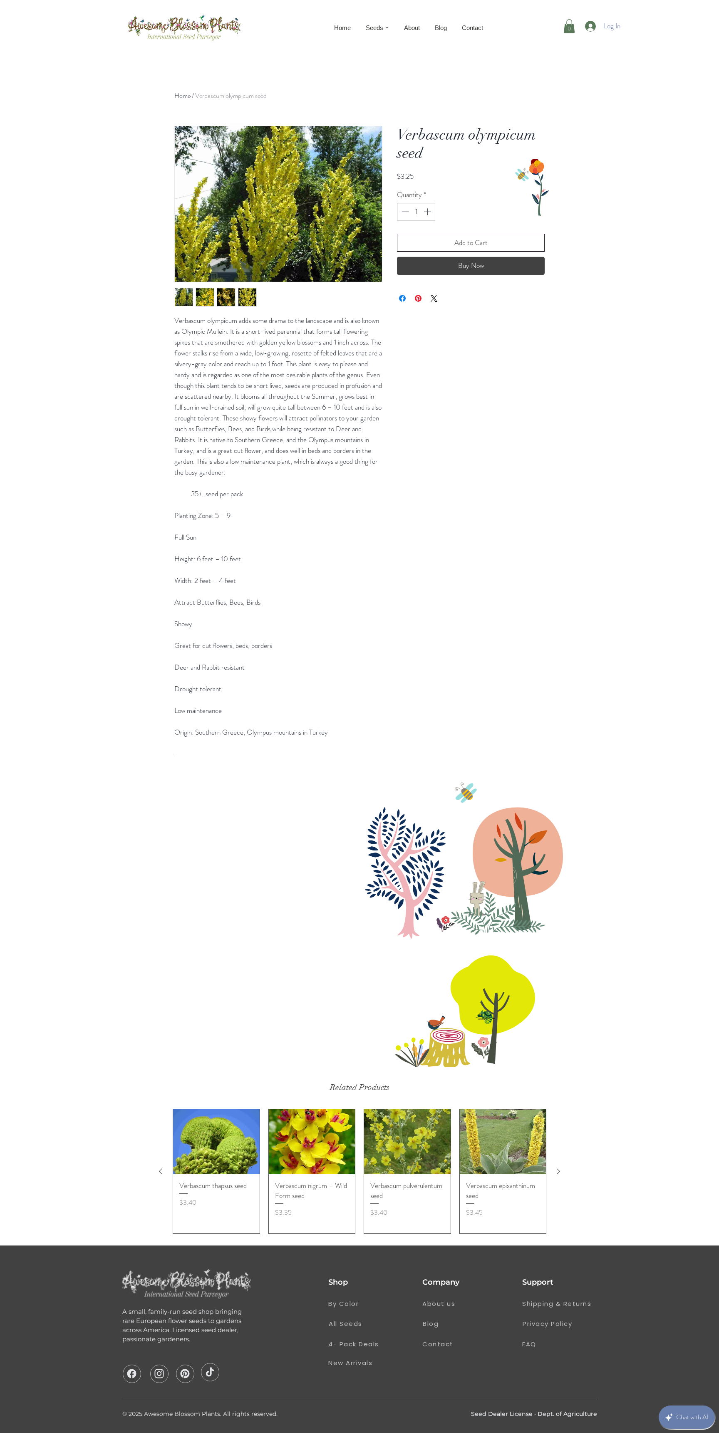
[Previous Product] (161, 1171)
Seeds (374, 27)
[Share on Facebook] (402, 298)
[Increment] (428, 211)
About (412, 27)
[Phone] (131, 1374)
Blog (441, 27)
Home (342, 27)
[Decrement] (404, 211)
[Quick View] (216, 1141)
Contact (472, 27)
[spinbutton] (416, 211)
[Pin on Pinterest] (418, 298)
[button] (569, 26)
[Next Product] (558, 1171)
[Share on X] (434, 298)
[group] (359, 1171)
